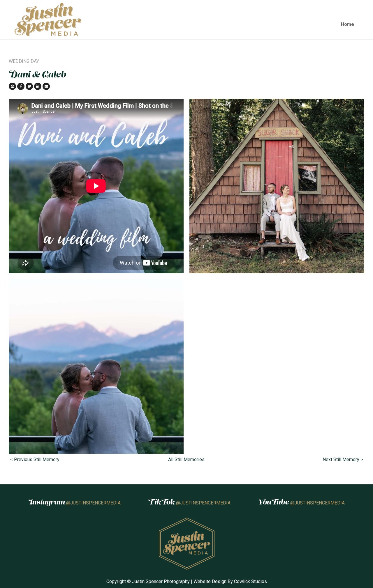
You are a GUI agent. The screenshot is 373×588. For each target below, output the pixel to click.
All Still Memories (186, 459)
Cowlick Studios (250, 581)
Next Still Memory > (343, 459)
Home (347, 24)
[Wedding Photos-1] (276, 185)
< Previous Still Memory (34, 459)
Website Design (209, 581)
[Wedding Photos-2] (96, 366)
